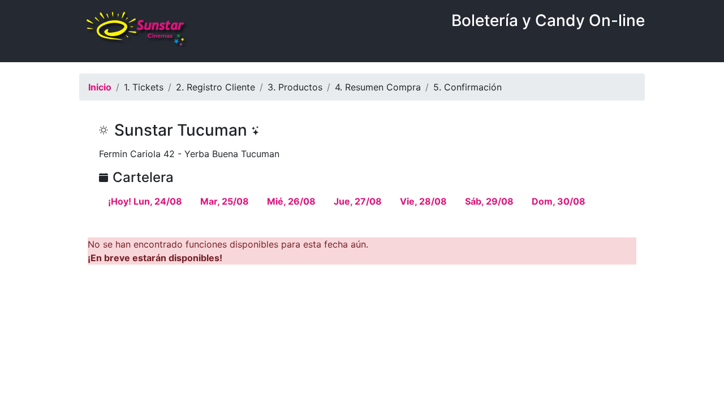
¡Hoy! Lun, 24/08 (145, 201)
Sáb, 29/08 (489, 201)
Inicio (99, 87)
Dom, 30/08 (558, 201)
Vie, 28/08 (423, 201)
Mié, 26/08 (291, 201)
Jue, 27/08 (358, 201)
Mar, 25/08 (224, 201)
